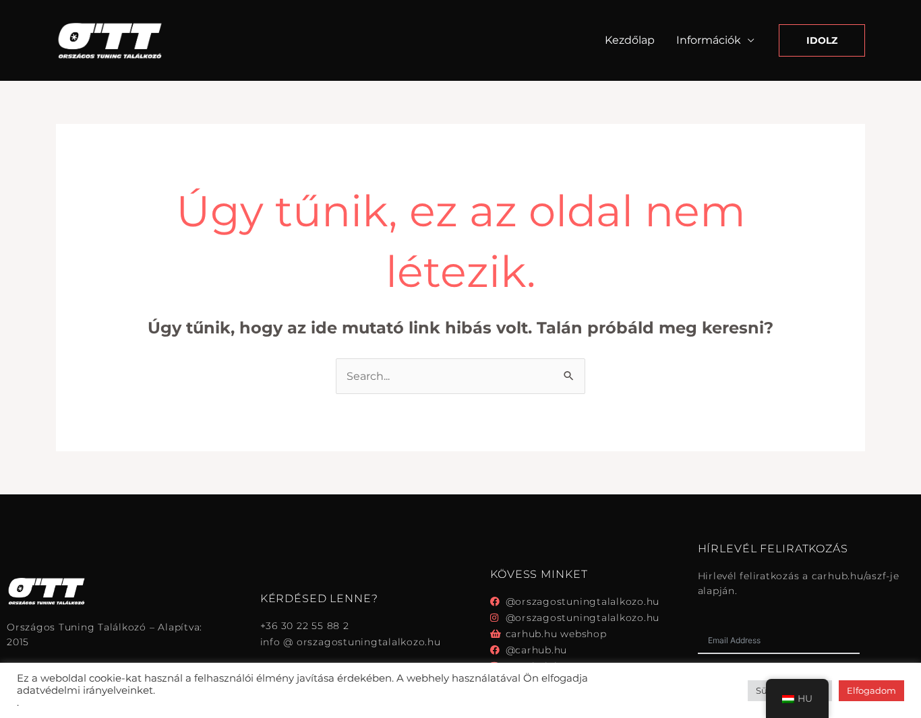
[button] (822, 40)
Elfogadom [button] (871, 690)
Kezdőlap (630, 40)
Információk (708, 40)
